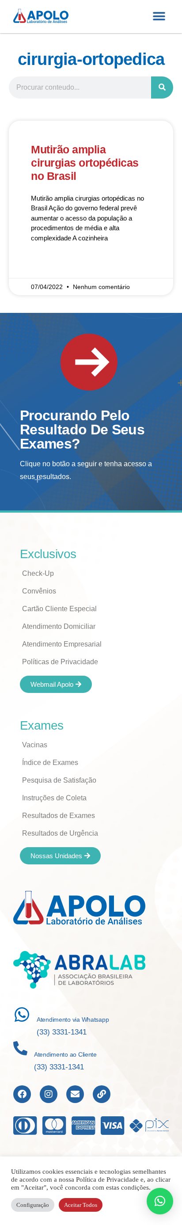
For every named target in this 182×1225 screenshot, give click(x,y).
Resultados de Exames (58, 815)
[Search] (162, 87)
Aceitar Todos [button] (80, 1205)
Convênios (39, 591)
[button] (159, 17)
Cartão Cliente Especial (59, 608)
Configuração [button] (32, 1205)
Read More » (49, 264)
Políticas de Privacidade (60, 662)
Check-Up (38, 573)
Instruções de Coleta (54, 798)
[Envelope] (75, 1094)
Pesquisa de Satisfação (59, 780)
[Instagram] (48, 1094)
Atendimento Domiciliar (58, 626)
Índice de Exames (50, 762)
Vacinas (34, 745)
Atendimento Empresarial (62, 644)
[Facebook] (22, 1094)
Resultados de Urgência (60, 833)
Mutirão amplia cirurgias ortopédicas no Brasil (85, 162)
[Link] (101, 1094)
